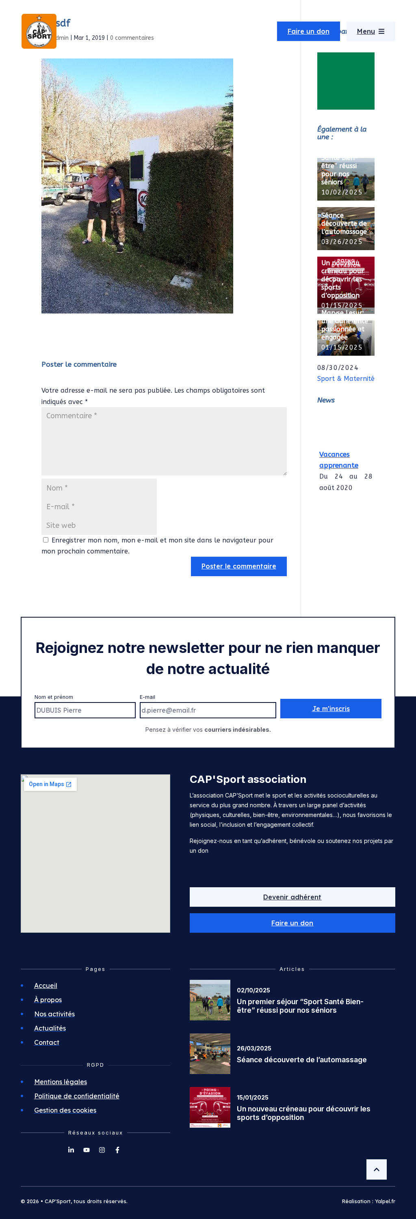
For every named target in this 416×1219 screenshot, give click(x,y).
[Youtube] (86, 1149)
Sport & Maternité (346, 379)
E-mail (147, 697)
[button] (292, 923)
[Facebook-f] (117, 1149)
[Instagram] (101, 1149)
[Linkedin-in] (71, 1149)
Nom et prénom (54, 697)
